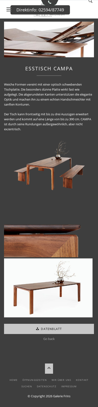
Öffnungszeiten (34, 380)
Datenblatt (51, 329)
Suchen (26, 386)
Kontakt (82, 380)
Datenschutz (46, 386)
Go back (49, 339)
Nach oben (49, 368)
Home (14, 380)
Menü (9, 9)
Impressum (69, 386)
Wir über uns (61, 380)
